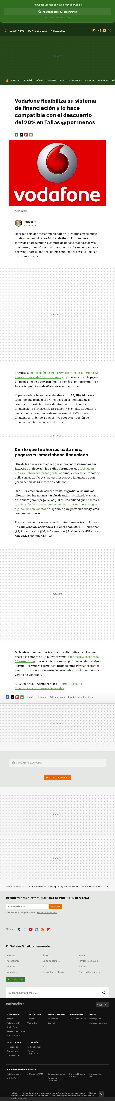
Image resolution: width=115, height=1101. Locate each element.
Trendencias (12, 1046)
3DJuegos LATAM (35, 1073)
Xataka (10, 1018)
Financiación (58, 696)
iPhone (82, 966)
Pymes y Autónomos (32, 1052)
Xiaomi (82, 955)
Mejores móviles (35, 886)
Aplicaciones (13, 960)
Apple (46, 955)
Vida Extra (32, 1022)
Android (11, 966)
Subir (100, 1004)
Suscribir (55, 906)
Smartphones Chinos (53, 972)
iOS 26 (88, 886)
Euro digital (14, 80)
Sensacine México (56, 1073)
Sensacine (53, 1018)
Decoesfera (12, 1051)
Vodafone (42, 696)
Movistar (52, 80)
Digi (62, 80)
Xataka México (14, 1073)
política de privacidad (47, 912)
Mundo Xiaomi (13, 1035)
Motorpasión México (95, 1075)
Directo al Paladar (77, 1018)
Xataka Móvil (13, 1022)
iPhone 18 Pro (74, 80)
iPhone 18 (89, 80)
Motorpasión (95, 1018)
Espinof (51, 1022)
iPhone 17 (76, 886)
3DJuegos (32, 1018)
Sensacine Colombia (53, 1079)
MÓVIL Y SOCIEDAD (37, 30)
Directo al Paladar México (77, 1075)
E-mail (31, 135)
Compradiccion (14, 1055)
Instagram (99, 30)
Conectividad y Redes (89, 972)
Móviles (39, 80)
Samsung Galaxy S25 (58, 886)
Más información (19, 1098)
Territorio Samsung (88, 960)
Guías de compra (51, 960)
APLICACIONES (58, 30)
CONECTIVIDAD (17, 30)
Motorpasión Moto (98, 1022)
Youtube (104, 30)
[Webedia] (15, 1004)
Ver (59, 777)
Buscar (104, 992)
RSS (42, 928)
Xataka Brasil (13, 1078)
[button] (30, 221)
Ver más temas (15, 979)
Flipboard (94, 30)
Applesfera (12, 1027)
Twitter (109, 30)
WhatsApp (103, 80)
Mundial (28, 80)
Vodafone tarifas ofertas (82, 696)
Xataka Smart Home (16, 1031)
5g (44, 966)
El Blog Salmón (34, 1046)
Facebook (16, 135)
